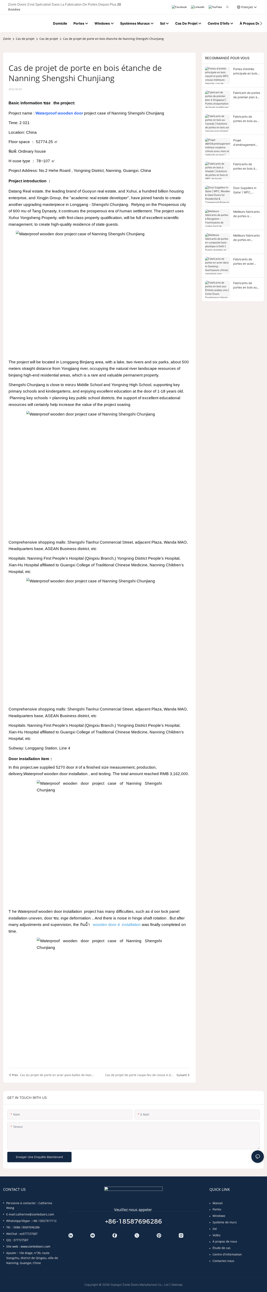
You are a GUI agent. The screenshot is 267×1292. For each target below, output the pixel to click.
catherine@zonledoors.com (35, 1214)
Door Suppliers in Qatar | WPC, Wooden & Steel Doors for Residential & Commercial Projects (244, 190)
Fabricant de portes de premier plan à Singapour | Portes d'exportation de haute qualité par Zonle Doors (246, 95)
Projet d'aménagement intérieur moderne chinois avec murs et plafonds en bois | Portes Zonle (246, 143)
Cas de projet (25, 39)
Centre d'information (227, 1254)
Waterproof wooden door (59, 113)
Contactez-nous (223, 1261)
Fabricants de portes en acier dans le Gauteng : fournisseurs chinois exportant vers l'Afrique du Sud (246, 261)
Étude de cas (221, 1248)
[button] (261, 23)
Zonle (7, 39)
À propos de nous (225, 1241)
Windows (219, 1216)
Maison (218, 1203)
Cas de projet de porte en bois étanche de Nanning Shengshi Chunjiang (113, 39)
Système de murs (225, 1222)
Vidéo (216, 1235)
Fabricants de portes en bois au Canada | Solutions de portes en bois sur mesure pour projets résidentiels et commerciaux (246, 119)
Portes (217, 1209)
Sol (215, 1229)
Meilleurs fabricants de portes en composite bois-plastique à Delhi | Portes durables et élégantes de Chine (246, 238)
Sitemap (177, 1284)
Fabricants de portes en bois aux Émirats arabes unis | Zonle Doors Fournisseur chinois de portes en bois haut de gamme (246, 285)
